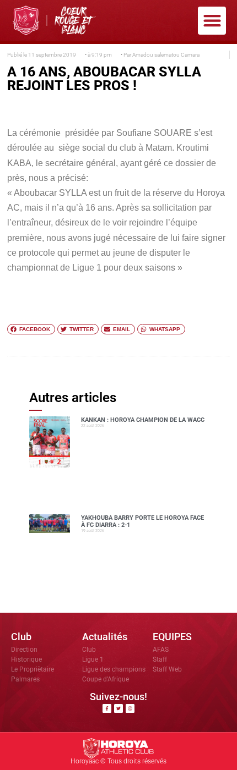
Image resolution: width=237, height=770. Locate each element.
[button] (212, 21)
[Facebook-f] (107, 708)
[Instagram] (130, 708)
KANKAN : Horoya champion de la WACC (142, 420)
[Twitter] (118, 708)
